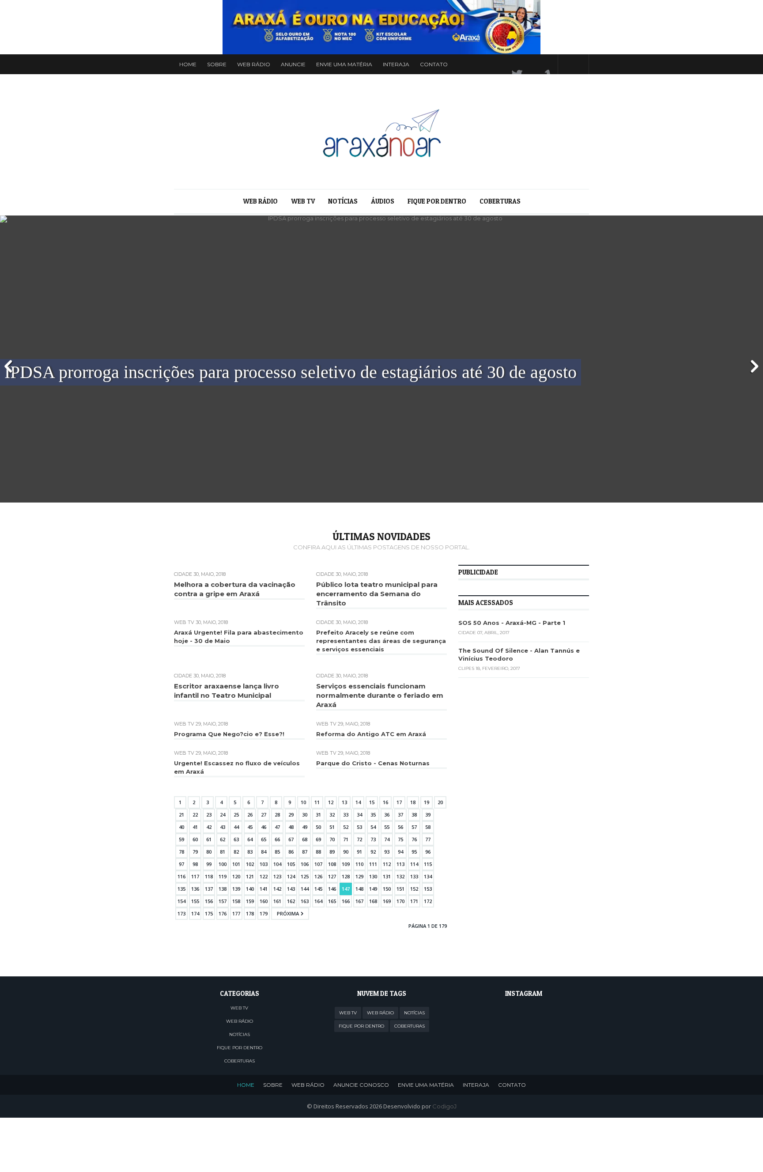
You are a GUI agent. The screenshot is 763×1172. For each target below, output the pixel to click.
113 (400, 864)
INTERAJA (476, 1084)
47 (277, 827)
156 (209, 901)
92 (373, 851)
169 (387, 901)
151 (400, 888)
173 (181, 913)
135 (181, 888)
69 (318, 839)
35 (373, 814)
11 (317, 802)
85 (277, 851)
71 (345, 839)
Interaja (396, 64)
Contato (434, 64)
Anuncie (293, 64)
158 (236, 901)
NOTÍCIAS (343, 201)
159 (250, 901)
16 (385, 802)
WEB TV (303, 201)
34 (359, 814)
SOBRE (273, 1084)
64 (250, 839)
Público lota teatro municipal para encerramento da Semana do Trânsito (377, 593)
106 (305, 864)
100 (223, 864)
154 (181, 901)
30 (304, 814)
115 (428, 864)
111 (373, 864)
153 (428, 888)
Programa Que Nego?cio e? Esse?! (229, 733)
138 (223, 888)
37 (400, 814)
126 (318, 876)
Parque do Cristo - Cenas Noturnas (373, 763)
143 (291, 888)
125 (305, 876)
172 (428, 901)
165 (332, 901)
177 (236, 913)
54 (373, 827)
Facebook (525, 64)
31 (318, 814)
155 (195, 901)
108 (332, 864)
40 (181, 827)
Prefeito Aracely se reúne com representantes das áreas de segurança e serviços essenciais (381, 641)
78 (181, 851)
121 (250, 876)
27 (263, 814)
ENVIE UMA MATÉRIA (426, 1084)
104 (277, 864)
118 (209, 876)
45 (250, 827)
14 (358, 802)
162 (291, 901)
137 (209, 888)
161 (277, 901)
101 (236, 864)
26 (250, 814)
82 (236, 851)
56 (400, 827)
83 (250, 851)
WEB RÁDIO (253, 64)
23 (209, 814)
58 (428, 827)
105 (291, 864)
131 (387, 876)
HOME (245, 1084)
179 (264, 913)
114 (414, 864)
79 (195, 851)
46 (263, 827)
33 (345, 814)
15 (371, 802)
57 (414, 827)
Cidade (183, 574)
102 (250, 864)
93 (386, 851)
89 (332, 851)
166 (346, 901)
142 (277, 888)
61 (209, 839)
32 (332, 814)
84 (263, 851)
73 (373, 839)
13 (344, 802)
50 (318, 827)
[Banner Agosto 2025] (381, 27)
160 (264, 901)
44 (236, 827)
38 (414, 814)
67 (291, 839)
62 (222, 839)
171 (414, 901)
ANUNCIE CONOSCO (361, 1084)
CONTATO (512, 1084)
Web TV (184, 622)
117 (195, 876)
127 (332, 876)
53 (359, 827)
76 (414, 839)
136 (195, 888)
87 (304, 851)
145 (318, 888)
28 (277, 814)
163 (305, 901)
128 (346, 876)
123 (277, 876)
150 (387, 888)
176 (223, 913)
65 (263, 839)
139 (236, 888)
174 (195, 913)
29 (291, 814)
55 (386, 827)
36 (386, 814)
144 (305, 888)
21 (181, 814)
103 (264, 864)
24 (222, 814)
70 (332, 839)
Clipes (466, 668)
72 (359, 839)
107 (318, 864)
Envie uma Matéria (344, 64)
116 (181, 876)
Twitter (508, 64)
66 (277, 839)
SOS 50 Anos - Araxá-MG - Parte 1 (511, 622)
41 (195, 827)
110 (359, 864)
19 (426, 802)
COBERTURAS (500, 201)
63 (236, 839)
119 (223, 876)
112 (387, 864)
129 (359, 876)
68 (304, 839)
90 (345, 851)
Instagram (541, 64)
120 (236, 876)
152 (414, 888)
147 (346, 888)
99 (209, 864)
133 (414, 876)
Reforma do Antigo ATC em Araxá (371, 733)
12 (330, 802)
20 (440, 802)
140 (250, 888)
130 (373, 876)
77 (428, 839)
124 (291, 876)
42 (209, 827)
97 (181, 864)
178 (250, 913)
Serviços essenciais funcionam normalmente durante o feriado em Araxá (379, 695)
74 (386, 839)
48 (291, 827)
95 (414, 851)
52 (345, 827)
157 (223, 901)
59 (181, 839)
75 (400, 839)
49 (304, 827)
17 (399, 802)
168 (373, 901)
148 (359, 888)
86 (291, 851)
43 (222, 827)
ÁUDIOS (382, 201)
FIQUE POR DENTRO (437, 201)
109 (346, 864)
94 (400, 851)
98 (195, 864)
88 (318, 851)
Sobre (217, 64)
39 (428, 814)
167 (359, 901)
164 (318, 901)
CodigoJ (444, 1106)
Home (187, 64)
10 (303, 802)
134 (428, 876)
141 (264, 888)
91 (359, 851)
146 (332, 888)
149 (373, 888)
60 (195, 839)
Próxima (288, 913)
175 (209, 913)
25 (236, 814)
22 (195, 814)
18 (412, 802)
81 (222, 851)
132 (400, 876)
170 (400, 901)
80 (209, 851)
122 (264, 876)
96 (428, 851)
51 (332, 827)
